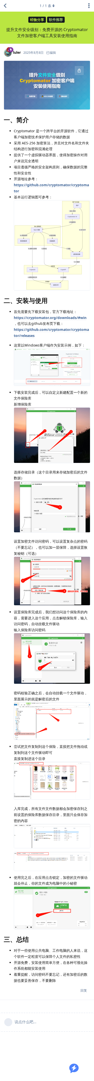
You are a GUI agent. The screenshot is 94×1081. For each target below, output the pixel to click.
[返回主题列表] (5, 6)
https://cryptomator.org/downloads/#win (50, 317)
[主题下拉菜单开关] (89, 6)
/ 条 (45, 5)
